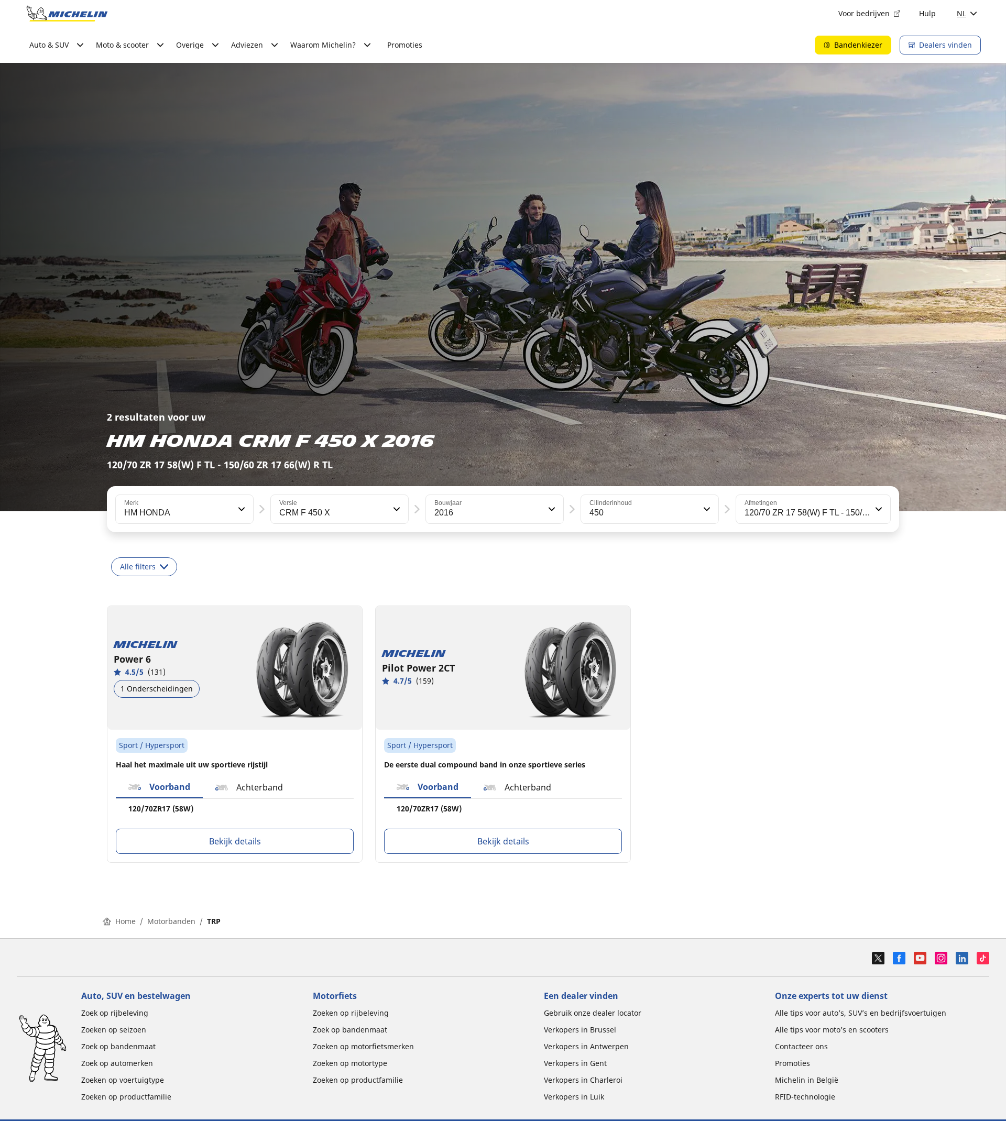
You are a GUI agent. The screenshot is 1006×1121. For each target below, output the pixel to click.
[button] (240, 509)
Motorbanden (171, 921)
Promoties (404, 45)
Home (125, 921)
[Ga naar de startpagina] (67, 13)
